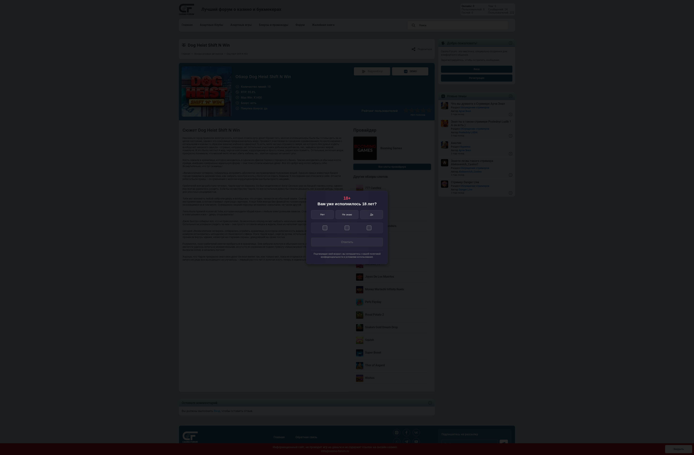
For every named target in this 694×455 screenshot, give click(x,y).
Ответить (347, 242)
